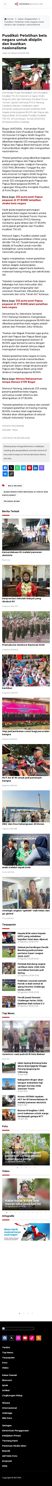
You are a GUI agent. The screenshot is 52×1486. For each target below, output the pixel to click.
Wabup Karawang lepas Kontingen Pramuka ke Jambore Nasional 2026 (23, 643)
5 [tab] (34, 1167)
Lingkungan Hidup (12, 1395)
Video (6, 1171)
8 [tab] (36, 1212)
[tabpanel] (26, 1149)
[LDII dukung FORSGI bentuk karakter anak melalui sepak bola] (26, 849)
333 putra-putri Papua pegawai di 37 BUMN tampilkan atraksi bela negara (22, 200)
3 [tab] (26, 1167)
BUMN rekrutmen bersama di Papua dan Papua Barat (25, 493)
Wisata (6, 1403)
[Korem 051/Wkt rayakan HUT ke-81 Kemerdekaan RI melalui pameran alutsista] (26, 534)
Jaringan (7, 1425)
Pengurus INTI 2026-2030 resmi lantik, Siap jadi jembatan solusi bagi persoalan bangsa (25, 731)
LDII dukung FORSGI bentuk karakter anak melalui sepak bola (23, 866)
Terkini (6, 1347)
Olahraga (7, 1413)
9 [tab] (41, 1212)
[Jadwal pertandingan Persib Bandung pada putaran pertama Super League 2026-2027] (8, 951)
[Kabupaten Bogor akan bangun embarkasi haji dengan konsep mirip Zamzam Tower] (8, 1083)
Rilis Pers (7, 1418)
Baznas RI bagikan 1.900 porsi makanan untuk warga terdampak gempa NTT (33, 1113)
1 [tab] (17, 1167)
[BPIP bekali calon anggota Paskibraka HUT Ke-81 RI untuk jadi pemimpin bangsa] (26, 759)
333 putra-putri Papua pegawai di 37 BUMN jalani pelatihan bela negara (25, 304)
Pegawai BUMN (12, 501)
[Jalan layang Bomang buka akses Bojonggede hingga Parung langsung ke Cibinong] (8, 1067)
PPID (4, 1466)
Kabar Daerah (9, 1375)
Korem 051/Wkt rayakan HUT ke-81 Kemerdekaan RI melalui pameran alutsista (22, 552)
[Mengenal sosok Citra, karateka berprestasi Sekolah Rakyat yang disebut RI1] (26, 580)
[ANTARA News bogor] (28, 4)
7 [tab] (32, 1212)
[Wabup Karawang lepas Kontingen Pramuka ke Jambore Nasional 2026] (26, 627)
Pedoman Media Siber (14, 1446)
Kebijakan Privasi (11, 1435)
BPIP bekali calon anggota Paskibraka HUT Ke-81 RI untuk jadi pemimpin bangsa (24, 777)
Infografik (8, 1216)
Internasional (9, 1408)
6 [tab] (28, 1212)
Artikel (6, 1390)
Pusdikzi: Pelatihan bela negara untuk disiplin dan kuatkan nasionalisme (24, 23)
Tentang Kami (10, 1440)
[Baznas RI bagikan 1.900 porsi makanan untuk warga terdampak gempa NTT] (8, 1114)
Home (10, 19)
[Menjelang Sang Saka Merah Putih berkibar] (26, 670)
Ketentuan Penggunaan (15, 1430)
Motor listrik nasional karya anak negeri (25, 1302)
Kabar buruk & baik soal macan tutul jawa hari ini (23, 1202)
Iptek (5, 1385)
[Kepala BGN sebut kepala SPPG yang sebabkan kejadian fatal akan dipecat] (8, 937)
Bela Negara (15, 486)
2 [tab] (21, 1167)
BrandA (6, 1451)
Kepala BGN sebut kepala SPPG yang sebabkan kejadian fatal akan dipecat (33, 936)
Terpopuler (9, 924)
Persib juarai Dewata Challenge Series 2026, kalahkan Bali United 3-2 (31, 1000)
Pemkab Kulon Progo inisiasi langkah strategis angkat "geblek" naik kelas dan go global (26, 910)
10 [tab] (45, 1212)
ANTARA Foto (9, 1456)
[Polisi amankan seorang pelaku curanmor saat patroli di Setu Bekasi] (26, 1036)
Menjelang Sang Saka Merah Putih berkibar (21, 686)
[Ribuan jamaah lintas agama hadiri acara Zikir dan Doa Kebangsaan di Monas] (26, 806)
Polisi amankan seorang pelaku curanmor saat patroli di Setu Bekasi (23, 1053)
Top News (8, 1013)
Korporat (7, 1461)
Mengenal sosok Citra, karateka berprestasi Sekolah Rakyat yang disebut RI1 (21, 598)
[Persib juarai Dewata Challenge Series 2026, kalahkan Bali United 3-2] (8, 1001)
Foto (5, 1126)
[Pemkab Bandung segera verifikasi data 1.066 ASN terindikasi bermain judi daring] (8, 968)
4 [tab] (30, 1167)
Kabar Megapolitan (28, 19)
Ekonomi (7, 1380)
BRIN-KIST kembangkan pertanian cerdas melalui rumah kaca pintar (23, 1156)
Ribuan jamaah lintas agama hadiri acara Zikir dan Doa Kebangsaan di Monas (26, 822)
